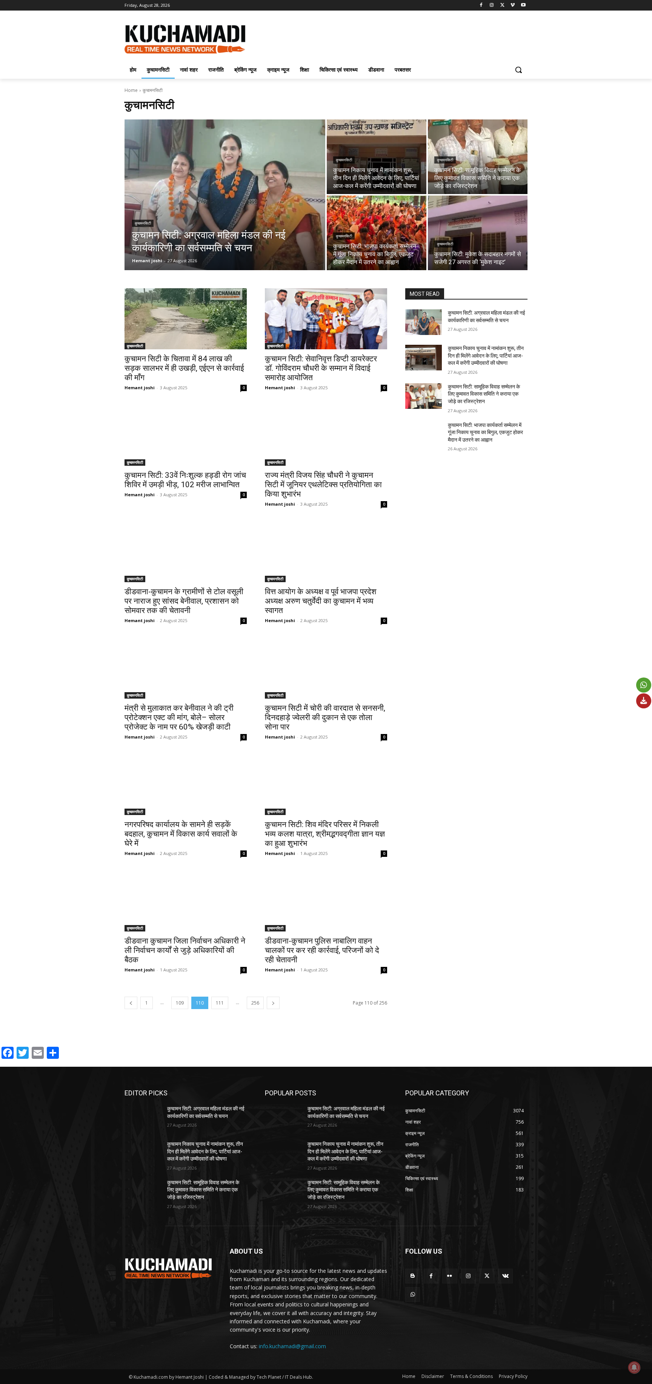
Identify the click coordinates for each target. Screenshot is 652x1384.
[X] (502, 5)
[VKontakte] (505, 1276)
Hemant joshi (140, 387)
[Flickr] (449, 1276)
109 (180, 1003)
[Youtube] (523, 5)
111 (220, 1003)
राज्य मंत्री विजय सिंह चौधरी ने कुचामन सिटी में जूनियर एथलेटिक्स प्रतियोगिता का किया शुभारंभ (323, 485)
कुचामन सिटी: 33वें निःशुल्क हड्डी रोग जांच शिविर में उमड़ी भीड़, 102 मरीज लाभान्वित (185, 480)
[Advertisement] (382, 38)
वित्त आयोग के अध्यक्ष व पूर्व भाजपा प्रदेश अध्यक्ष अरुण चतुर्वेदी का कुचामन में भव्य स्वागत (321, 601)
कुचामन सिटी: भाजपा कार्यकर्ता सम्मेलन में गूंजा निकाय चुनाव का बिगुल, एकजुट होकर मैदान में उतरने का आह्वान (485, 432)
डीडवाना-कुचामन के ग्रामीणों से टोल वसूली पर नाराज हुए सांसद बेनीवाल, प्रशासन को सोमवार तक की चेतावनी (184, 601)
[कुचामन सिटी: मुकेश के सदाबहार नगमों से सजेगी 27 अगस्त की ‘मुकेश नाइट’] (477, 233)
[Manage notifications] (634, 1367)
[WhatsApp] (412, 1294)
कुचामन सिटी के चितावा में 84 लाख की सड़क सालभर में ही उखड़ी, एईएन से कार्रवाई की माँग (184, 368)
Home (131, 90)
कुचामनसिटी (143, 223)
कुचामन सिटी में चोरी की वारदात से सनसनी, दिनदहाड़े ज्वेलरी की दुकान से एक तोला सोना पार (325, 717)
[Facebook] (481, 5)
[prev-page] (131, 1003)
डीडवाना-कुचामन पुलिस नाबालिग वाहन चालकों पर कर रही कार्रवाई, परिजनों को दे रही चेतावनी (322, 950)
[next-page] (273, 1003)
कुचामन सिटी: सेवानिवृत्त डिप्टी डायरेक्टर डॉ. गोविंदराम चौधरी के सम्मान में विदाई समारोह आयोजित (321, 368)
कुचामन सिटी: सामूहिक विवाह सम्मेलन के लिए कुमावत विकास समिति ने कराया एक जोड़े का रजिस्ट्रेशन (484, 394)
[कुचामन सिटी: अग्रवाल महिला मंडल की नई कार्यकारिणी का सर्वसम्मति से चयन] (225, 194)
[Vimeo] (512, 5)
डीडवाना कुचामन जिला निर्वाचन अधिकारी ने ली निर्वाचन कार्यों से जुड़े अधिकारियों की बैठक (185, 950)
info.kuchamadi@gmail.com (292, 1346)
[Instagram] (491, 5)
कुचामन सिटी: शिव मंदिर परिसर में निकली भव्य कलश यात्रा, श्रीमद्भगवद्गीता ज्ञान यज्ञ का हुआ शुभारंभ (325, 834)
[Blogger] (412, 1276)
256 (255, 1003)
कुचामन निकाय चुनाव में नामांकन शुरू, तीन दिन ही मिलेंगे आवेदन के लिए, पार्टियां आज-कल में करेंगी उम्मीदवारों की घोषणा (486, 355)
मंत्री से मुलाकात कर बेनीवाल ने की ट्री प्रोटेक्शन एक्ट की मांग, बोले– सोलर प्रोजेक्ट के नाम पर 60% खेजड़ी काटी (179, 717)
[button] (518, 70)
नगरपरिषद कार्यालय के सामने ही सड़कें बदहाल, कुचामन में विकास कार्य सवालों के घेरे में (181, 834)
